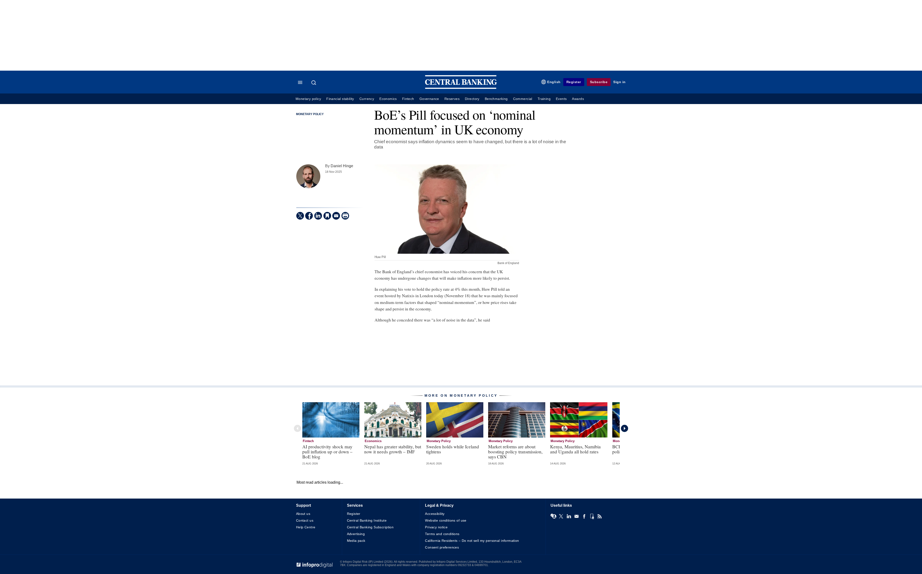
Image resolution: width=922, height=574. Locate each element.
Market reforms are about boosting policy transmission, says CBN (515, 451)
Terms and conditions (442, 534)
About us (303, 514)
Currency (366, 99)
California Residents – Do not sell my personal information (472, 541)
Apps (592, 516)
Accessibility (434, 514)
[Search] (314, 82)
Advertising (356, 534)
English (554, 82)
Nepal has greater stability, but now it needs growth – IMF (392, 449)
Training (544, 99)
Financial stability (340, 99)
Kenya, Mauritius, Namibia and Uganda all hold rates (575, 449)
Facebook (584, 516)
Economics (388, 99)
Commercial (522, 99)
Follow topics (553, 516)
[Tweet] (300, 216)
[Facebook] (309, 216)
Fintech (408, 99)
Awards (578, 99)
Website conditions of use (446, 520)
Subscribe (599, 82)
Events (561, 99)
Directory (472, 99)
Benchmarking (496, 99)
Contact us (304, 520)
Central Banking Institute (367, 520)
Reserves (452, 99)
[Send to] (336, 216)
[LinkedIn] (318, 216)
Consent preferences (442, 547)
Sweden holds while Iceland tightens (452, 449)
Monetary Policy (310, 114)
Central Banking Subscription (370, 527)
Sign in (619, 82)
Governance (429, 99)
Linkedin (569, 516)
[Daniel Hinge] (308, 176)
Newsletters (576, 516)
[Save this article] (327, 216)
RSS (599, 516)
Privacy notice (436, 527)
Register (573, 82)
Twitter (561, 516)
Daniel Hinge (342, 166)
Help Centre (305, 527)
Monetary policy (308, 99)
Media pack (356, 541)
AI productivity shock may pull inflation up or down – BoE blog (327, 451)
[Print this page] (345, 216)
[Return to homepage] (461, 88)
